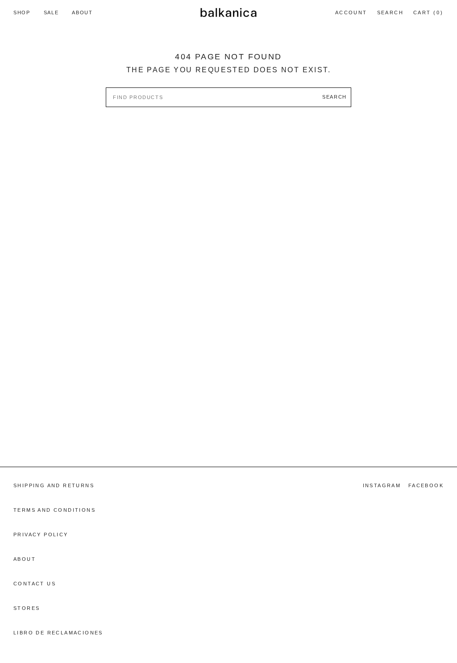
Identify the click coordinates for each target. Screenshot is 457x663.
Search (390, 14)
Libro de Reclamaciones (58, 632)
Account (351, 16)
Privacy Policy (40, 534)
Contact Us (34, 583)
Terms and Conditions (54, 510)
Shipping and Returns (53, 485)
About (24, 559)
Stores (26, 608)
